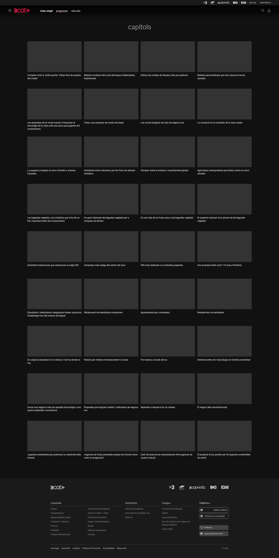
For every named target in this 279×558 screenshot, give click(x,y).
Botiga (253, 3)
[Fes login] (269, 10)
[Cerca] (264, 10)
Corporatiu (265, 3)
